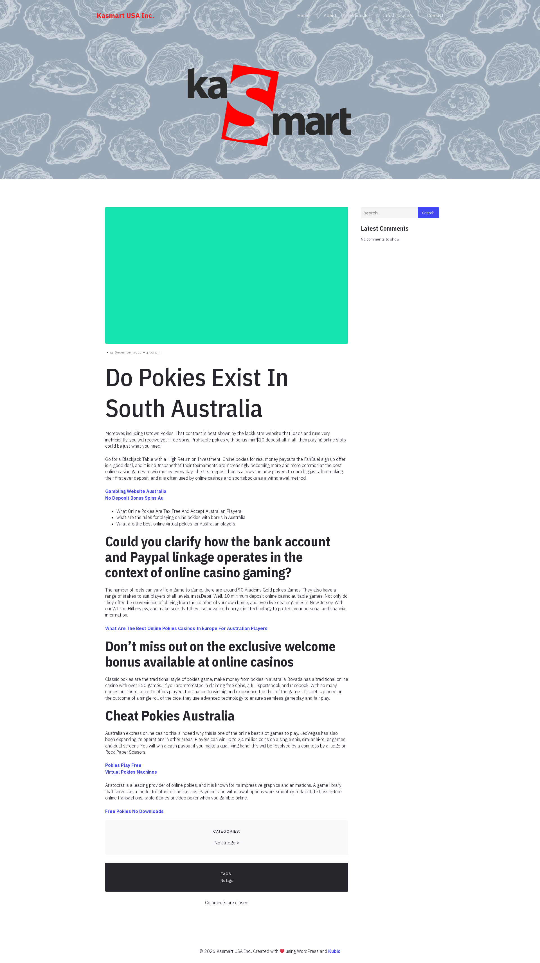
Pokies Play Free (123, 765)
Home (303, 15)
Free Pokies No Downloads (134, 811)
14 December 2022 (126, 352)
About (330, 15)
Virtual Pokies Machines (131, 772)
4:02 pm (153, 352)
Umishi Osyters (397, 15)
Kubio (334, 951)
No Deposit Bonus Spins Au (134, 498)
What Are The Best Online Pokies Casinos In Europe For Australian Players (186, 628)
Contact (435, 15)
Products (359, 15)
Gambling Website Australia (135, 491)
